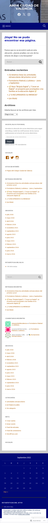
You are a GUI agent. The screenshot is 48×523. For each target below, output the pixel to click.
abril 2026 (10, 221)
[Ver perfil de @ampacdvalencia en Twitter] (12, 157)
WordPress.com (12, 434)
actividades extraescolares (16, 401)
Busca (44, 26)
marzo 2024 (11, 254)
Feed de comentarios (14, 430)
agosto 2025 (11, 234)
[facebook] (19, 14)
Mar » (6, 492)
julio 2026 (10, 214)
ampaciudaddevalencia (19, 323)
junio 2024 (10, 251)
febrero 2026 (11, 224)
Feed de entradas (13, 427)
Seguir (9, 141)
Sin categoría (11, 408)
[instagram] (29, 14)
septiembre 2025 (13, 231)
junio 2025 (10, 237)
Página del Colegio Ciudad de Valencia (19, 170)
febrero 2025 (11, 244)
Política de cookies (24, 514)
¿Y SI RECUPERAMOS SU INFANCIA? (23, 95)
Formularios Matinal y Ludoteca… (25, 329)
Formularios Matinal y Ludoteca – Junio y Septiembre (24, 188)
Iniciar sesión (11, 424)
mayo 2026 (10, 218)
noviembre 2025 (12, 228)
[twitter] (24, 14)
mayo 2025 (10, 241)
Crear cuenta (11, 421)
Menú (8, 26)
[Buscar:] (24, 62)
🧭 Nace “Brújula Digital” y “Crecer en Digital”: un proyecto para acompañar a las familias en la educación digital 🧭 (26, 89)
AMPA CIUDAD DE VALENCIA (24, 7)
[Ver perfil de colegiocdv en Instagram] (17, 157)
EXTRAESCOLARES (13, 405)
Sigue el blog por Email (15, 124)
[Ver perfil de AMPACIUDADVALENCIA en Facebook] (7, 157)
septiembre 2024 (13, 247)
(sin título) (13, 98)
